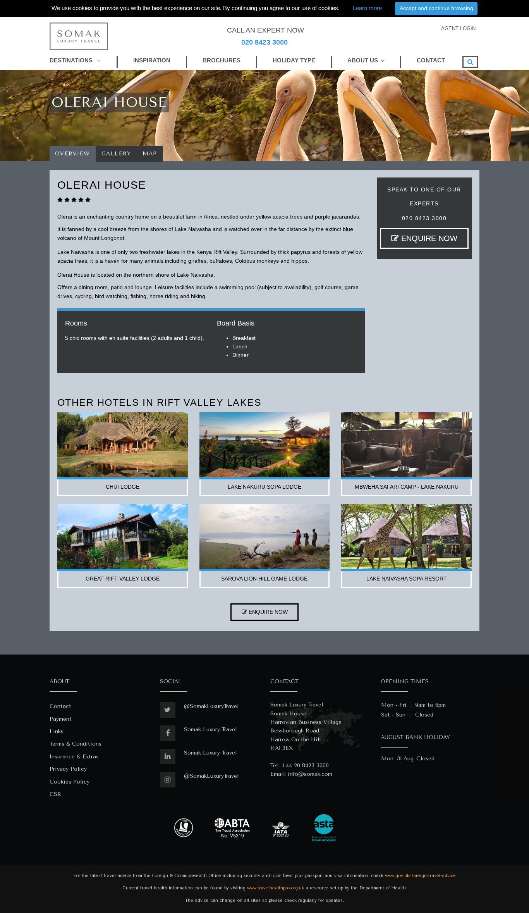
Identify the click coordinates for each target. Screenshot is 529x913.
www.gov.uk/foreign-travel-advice (420, 875)
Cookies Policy (69, 782)
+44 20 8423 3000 (305, 765)
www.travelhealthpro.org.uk (275, 888)
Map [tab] (150, 153)
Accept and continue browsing (436, 8)
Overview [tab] (72, 153)
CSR (55, 794)
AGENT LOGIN (458, 28)
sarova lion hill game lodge (264, 578)
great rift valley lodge (123, 578)
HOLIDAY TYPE (294, 60)
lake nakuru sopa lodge (264, 487)
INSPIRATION (151, 60)
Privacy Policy (68, 769)
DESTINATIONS (72, 60)
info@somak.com (310, 774)
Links (57, 731)
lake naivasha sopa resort (406, 578)
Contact (60, 706)
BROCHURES (221, 60)
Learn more (367, 8)
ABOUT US (362, 60)
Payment (61, 719)
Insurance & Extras (74, 756)
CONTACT (431, 60)
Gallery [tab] (116, 153)
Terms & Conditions (75, 744)
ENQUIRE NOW (428, 238)
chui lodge (122, 487)
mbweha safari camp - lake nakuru (407, 487)
